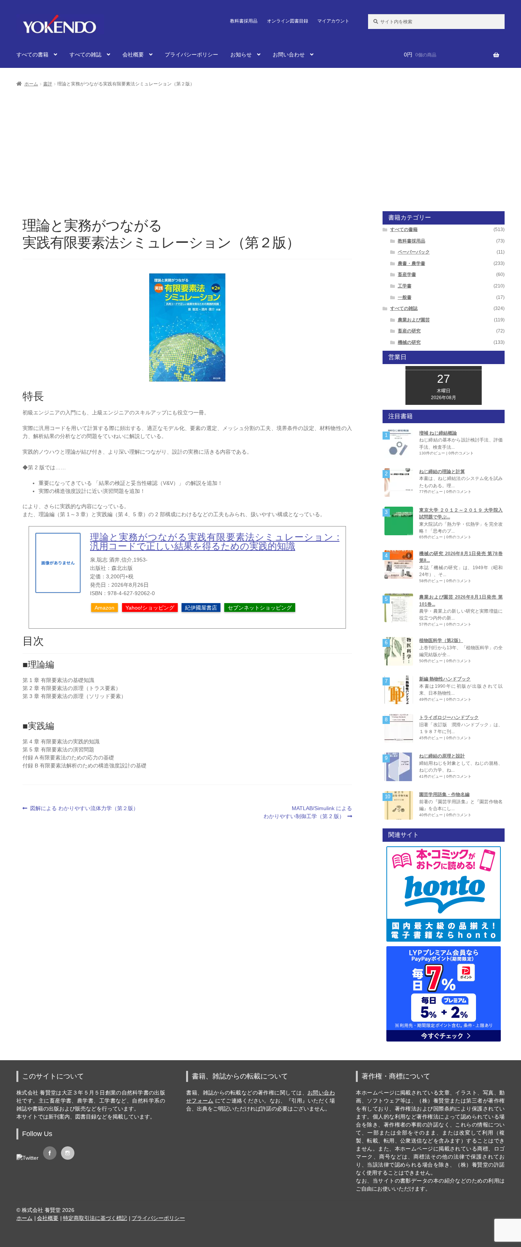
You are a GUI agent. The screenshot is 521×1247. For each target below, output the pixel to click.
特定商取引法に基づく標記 (95, 1218)
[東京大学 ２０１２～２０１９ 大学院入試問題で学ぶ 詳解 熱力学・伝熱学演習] (398, 521)
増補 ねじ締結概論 (438, 433)
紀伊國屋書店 (201, 608)
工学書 (405, 286)
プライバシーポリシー (191, 54)
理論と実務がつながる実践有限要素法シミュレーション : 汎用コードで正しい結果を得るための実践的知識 (214, 541)
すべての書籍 (32, 54)
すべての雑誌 (85, 54)
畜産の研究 (409, 331)
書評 (47, 84)
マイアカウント (333, 21)
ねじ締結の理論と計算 (442, 471)
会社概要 (133, 54)
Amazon (104, 608)
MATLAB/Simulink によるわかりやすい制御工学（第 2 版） (308, 812)
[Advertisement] (260, 145)
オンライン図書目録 (287, 21)
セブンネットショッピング (260, 608)
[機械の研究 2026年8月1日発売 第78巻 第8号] (398, 564)
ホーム (31, 84)
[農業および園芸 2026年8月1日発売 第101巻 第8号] (398, 608)
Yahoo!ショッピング (149, 608)
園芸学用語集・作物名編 (444, 794)
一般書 (405, 297)
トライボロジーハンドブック (449, 717)
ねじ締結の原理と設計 (442, 756)
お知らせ (241, 54)
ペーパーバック (414, 252)
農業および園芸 (414, 320)
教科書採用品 (243, 21)
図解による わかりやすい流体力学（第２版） (84, 808)
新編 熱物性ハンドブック (445, 679)
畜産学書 (407, 274)
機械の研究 (409, 342)
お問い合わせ (289, 54)
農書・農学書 (411, 263)
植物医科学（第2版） (441, 640)
